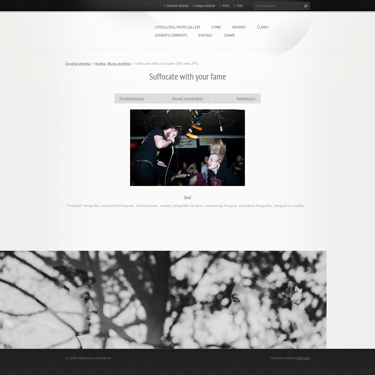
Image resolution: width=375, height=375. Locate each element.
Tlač (240, 6)
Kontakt (205, 35)
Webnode (303, 358)
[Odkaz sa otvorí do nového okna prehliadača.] (187, 147)
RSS (226, 6)
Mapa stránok (205, 6)
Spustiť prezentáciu (187, 98)
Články (263, 27)
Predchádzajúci (132, 98)
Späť (187, 197)
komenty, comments (171, 35)
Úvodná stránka (178, 6)
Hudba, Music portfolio (113, 63)
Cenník (229, 35)
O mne (216, 27)
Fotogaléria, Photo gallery (177, 27)
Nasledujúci (246, 98)
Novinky (239, 27)
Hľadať (305, 6)
